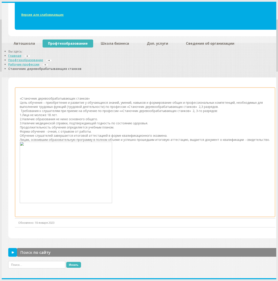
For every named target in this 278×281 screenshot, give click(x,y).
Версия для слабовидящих (42, 15)
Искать (73, 264)
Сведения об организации (210, 43)
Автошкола (24, 43)
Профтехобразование (68, 43)
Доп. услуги (157, 43)
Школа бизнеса (115, 43)
